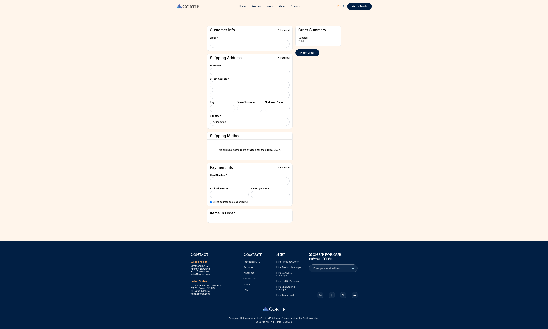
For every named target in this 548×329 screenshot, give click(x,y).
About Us (248, 272)
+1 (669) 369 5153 (200, 291)
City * (213, 102)
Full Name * (216, 65)
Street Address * (219, 79)
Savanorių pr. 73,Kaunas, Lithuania (200, 267)
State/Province (246, 102)
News (270, 6)
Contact (295, 6)
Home (242, 6)
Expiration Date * (220, 188)
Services (256, 6)
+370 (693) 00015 (200, 271)
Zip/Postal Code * (275, 102)
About (281, 6)
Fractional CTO (251, 261)
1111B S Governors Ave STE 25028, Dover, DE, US (206, 287)
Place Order (307, 52)
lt (343, 6)
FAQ (245, 289)
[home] (187, 6)
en (339, 6)
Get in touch (359, 6)
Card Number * (218, 175)
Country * (215, 116)
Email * (214, 38)
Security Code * (260, 188)
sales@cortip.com (200, 274)
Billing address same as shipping (230, 202)
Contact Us (249, 278)
